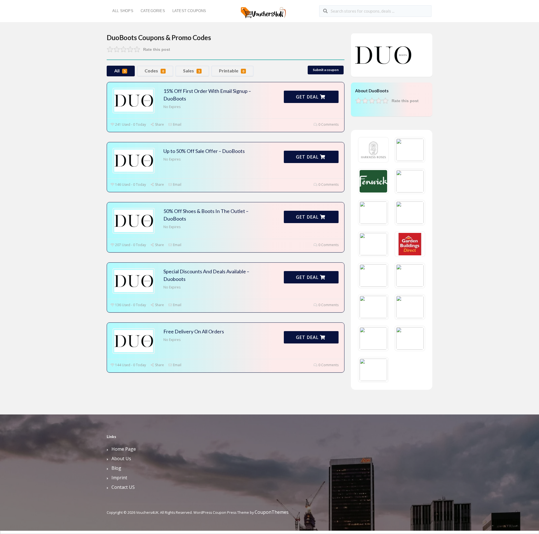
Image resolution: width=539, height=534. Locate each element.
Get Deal (308, 97)
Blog (116, 468)
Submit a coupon (326, 70)
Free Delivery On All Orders (193, 331)
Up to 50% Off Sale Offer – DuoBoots (204, 151)
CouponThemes (272, 512)
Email (176, 124)
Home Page (123, 449)
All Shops (122, 11)
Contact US (123, 487)
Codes (154, 70)
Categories (153, 11)
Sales (191, 70)
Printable (231, 70)
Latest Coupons (189, 11)
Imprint (119, 478)
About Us (121, 458)
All (119, 70)
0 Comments (328, 124)
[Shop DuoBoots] (383, 54)
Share (159, 124)
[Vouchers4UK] (263, 10)
